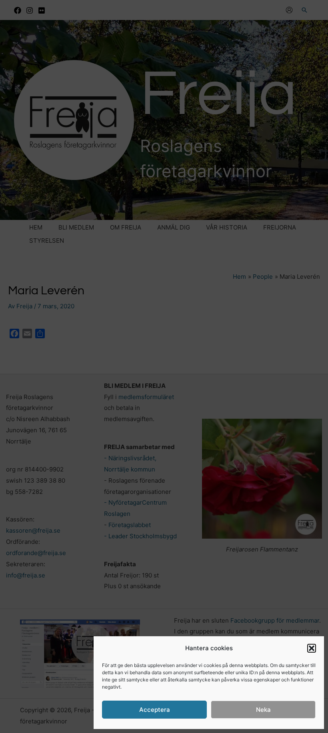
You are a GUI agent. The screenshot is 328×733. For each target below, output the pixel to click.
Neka (263, 709)
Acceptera (154, 709)
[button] (312, 648)
